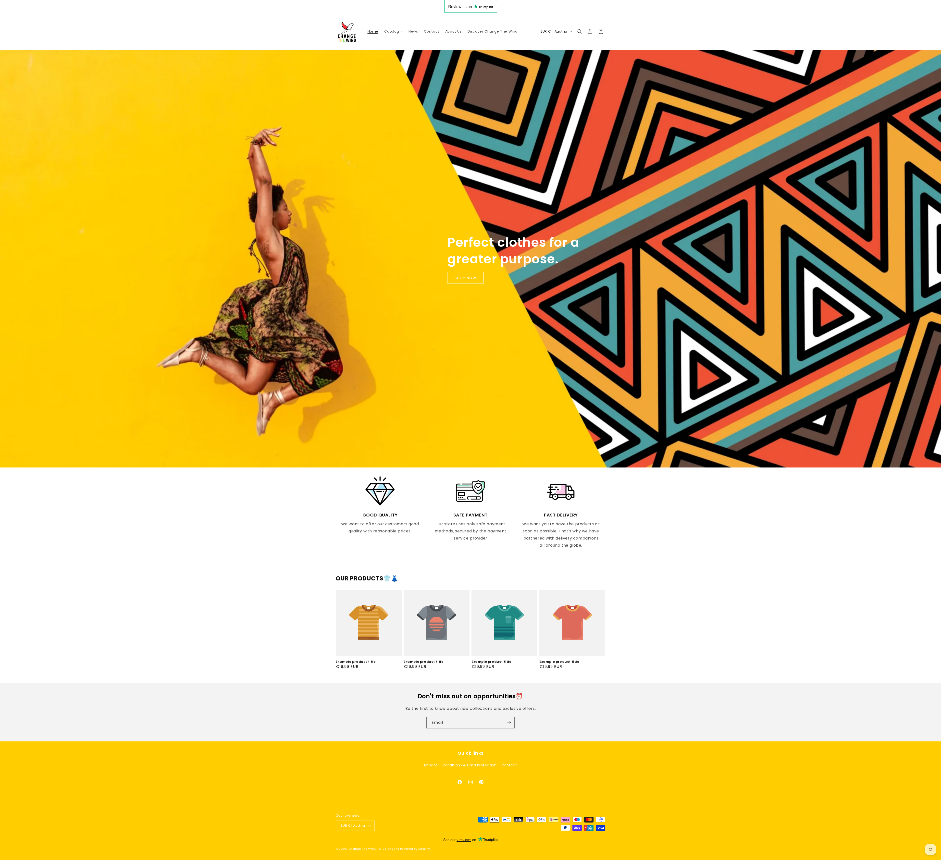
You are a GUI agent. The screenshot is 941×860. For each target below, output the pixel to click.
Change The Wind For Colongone (374, 849)
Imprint (430, 764)
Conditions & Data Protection (469, 764)
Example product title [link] (356, 662)
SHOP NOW (465, 277)
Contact (509, 764)
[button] (393, 31)
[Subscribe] (509, 722)
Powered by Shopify (415, 849)
